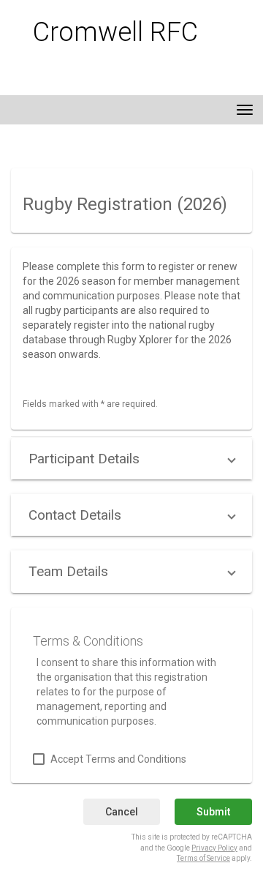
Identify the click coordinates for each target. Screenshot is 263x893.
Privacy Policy (214, 848)
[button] (131, 458)
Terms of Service (203, 858)
